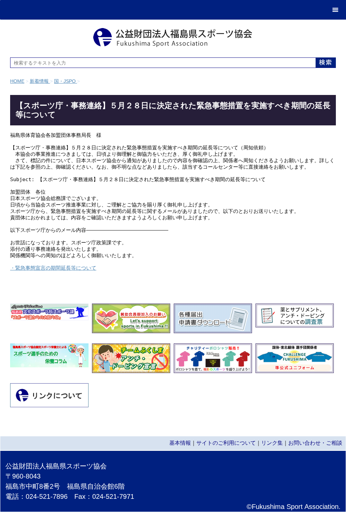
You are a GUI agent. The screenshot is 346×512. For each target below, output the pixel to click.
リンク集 (272, 443)
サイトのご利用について (226, 443)
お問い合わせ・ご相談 (315, 443)
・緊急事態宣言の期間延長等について (53, 268)
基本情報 (180, 443)
